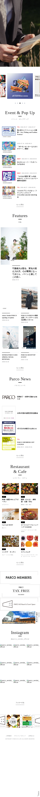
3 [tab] (19, 103)
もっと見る (20, 204)
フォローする (20, 702)
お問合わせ (31, 735)
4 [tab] (22, 103)
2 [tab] (17, 103)
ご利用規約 (9, 735)
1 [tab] (15, 103)
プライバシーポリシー (20, 735)
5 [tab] (24, 103)
